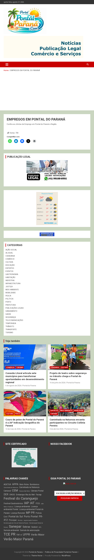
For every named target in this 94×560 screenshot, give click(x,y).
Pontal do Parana (29, 386)
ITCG (38, 503)
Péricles (20, 520)
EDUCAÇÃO (10, 265)
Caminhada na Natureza (29, 487)
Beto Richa (24, 484)
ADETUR (7, 484)
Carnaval (7, 491)
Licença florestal (18, 513)
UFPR (26, 534)
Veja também (12, 341)
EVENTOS (9, 271)
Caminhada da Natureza (11, 487)
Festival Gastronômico (13, 503)
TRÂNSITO (10, 326)
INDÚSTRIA (10, 280)
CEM (15, 490)
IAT (32, 503)
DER (6, 494)
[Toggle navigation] (7, 64)
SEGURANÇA (11, 317)
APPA (15, 484)
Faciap (38, 494)
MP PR (30, 512)
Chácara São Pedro (24, 491)
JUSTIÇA (9, 286)
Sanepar (15, 526)
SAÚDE (8, 314)
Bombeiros (34, 484)
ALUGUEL (9, 253)
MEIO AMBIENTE (12, 290)
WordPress (66, 555)
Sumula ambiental (11, 530)
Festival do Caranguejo (21, 498)
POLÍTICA (9, 299)
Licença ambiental (22, 506)
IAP (26, 503)
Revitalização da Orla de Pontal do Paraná (16, 523)
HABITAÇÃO (10, 277)
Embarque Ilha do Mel (25, 494)
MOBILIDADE (11, 293)
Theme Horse (36, 555)
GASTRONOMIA (12, 274)
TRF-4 (19, 535)
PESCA (8, 296)
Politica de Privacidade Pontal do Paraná (61, 552)
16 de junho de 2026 (57, 383)
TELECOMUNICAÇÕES (14, 320)
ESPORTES (10, 268)
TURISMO (9, 332)
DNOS (12, 494)
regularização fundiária (30, 520)
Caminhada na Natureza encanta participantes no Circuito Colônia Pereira (67, 422)
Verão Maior (37, 534)
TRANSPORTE (11, 329)
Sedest (34, 527)
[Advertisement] (47, 90)
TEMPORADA (11, 323)
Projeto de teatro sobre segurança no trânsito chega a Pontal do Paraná (68, 376)
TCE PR (9, 534)
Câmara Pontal (37, 491)
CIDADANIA (10, 256)
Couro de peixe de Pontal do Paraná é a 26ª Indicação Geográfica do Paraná (25, 422)
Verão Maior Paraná (18, 539)
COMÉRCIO (10, 259)
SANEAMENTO (11, 311)
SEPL (40, 527)
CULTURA (9, 262)
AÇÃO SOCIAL (11, 250)
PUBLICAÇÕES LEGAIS (15, 308)
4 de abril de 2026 (56, 429)
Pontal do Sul (15, 516)
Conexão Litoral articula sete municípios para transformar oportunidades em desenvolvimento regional (25, 378)
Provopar (13, 520)
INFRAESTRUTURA (13, 283)
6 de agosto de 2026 (13, 386)
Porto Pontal (31, 516)
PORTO (8, 302)
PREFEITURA (11, 305)
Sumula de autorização (30, 530)
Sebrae (26, 526)
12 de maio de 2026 (13, 429)
